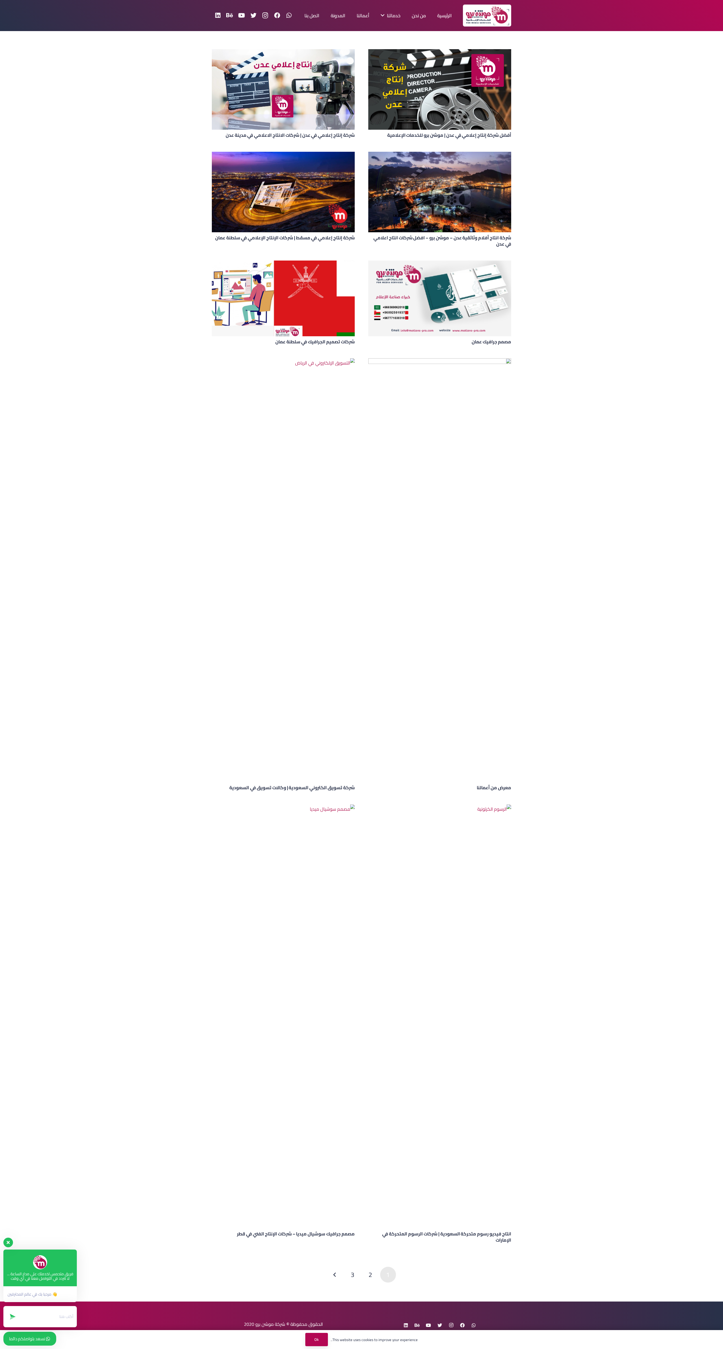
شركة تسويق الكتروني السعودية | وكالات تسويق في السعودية (292, 787)
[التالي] (335, 1275)
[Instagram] (265, 15)
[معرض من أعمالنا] (439, 570)
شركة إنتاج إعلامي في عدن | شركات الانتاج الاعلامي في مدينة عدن (290, 135)
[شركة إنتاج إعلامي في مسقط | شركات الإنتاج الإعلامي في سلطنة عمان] (283, 192)
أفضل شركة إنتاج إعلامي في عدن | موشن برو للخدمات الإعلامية (449, 135)
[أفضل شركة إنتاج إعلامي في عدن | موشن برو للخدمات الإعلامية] (439, 89)
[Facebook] (277, 15)
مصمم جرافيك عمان (491, 341)
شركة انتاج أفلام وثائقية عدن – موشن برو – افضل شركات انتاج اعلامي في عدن (442, 240)
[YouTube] (241, 15)
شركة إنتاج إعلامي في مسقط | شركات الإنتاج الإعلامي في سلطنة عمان (285, 237)
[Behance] (230, 15)
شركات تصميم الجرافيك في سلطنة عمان (315, 341)
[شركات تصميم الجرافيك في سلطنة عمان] (283, 298)
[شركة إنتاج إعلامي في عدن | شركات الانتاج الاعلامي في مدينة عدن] (283, 89)
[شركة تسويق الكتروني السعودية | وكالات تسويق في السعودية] (283, 570)
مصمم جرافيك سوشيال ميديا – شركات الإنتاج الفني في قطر (296, 1233)
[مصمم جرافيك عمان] (439, 298)
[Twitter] (253, 15)
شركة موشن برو (270, 1324)
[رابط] (487, 16)
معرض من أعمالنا (494, 787)
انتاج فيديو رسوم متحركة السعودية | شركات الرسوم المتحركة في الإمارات (446, 1236)
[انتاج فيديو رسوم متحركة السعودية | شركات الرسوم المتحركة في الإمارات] (439, 1016)
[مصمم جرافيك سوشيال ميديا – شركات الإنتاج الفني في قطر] (283, 1016)
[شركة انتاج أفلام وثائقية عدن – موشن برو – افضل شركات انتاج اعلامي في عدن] (439, 192)
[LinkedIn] (218, 15)
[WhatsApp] (289, 15)
